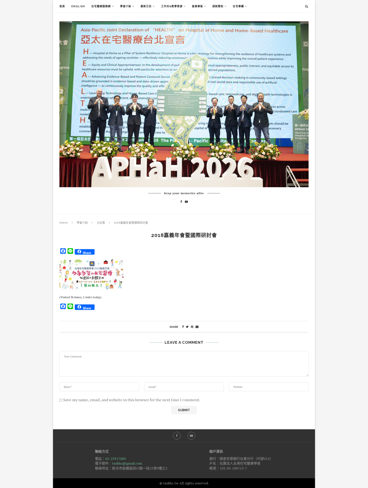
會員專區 (197, 6)
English (78, 6)
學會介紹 (125, 6)
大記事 (101, 222)
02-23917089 (115, 458)
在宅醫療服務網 (101, 6)
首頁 (62, 6)
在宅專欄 (238, 6)
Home (63, 222)
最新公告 (146, 6)
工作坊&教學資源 (172, 6)
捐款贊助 (217, 6)
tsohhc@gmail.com (127, 463)
